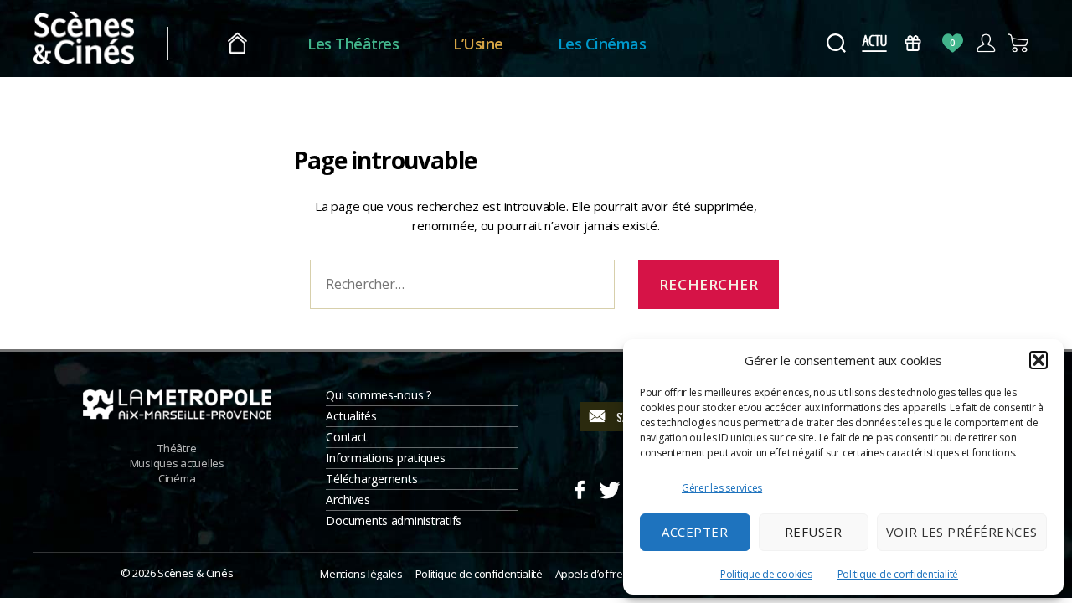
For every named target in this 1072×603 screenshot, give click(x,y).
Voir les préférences (962, 531)
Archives (347, 500)
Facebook (579, 487)
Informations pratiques (385, 458)
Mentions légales (361, 573)
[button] (1038, 360)
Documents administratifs (393, 520)
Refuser (814, 531)
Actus (874, 43)
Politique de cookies (766, 574)
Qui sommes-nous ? (378, 395)
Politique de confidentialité (898, 574)
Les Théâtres (353, 44)
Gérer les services (722, 488)
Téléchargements (371, 479)
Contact (346, 437)
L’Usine (478, 44)
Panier (1018, 43)
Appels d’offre (589, 573)
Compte (985, 43)
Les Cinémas (602, 44)
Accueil (237, 43)
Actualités (351, 416)
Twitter (608, 487)
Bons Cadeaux (913, 43)
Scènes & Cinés (195, 572)
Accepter (695, 531)
